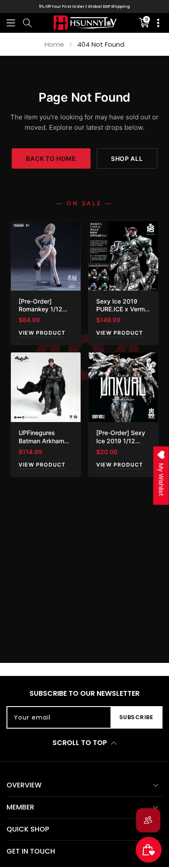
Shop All (127, 158)
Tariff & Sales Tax (97, 6)
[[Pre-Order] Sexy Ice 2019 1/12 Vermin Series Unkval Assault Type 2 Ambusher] (123, 387)
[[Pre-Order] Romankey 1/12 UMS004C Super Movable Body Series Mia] (46, 256)
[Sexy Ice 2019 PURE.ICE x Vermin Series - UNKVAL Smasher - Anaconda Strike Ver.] (123, 256)
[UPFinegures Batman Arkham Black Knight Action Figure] (46, 387)
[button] (10, 22)
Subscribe (136, 717)
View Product (42, 333)
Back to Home (51, 158)
